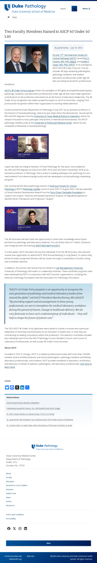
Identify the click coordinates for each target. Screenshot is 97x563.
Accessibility (11, 518)
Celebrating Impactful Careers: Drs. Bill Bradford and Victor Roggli (33, 408)
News (8, 497)
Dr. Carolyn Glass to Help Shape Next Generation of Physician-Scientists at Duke (39, 425)
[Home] (30, 6)
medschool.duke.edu (13, 556)
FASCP (73, 61)
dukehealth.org (15, 559)
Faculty (9, 477)
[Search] (74, 8)
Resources (10, 505)
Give (49, 543)
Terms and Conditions (15, 514)
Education (10, 481)
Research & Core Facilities (16, 485)
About (8, 473)
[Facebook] (9, 528)
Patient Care (11, 493)
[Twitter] (14, 528)
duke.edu (30, 556)
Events (8, 501)
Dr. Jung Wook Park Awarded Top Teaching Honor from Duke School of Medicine (40, 419)
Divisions (9, 489)
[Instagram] (20, 528)
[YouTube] (25, 528)
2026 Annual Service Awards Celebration (23, 403)
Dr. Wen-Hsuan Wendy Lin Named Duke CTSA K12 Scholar (30, 414)
